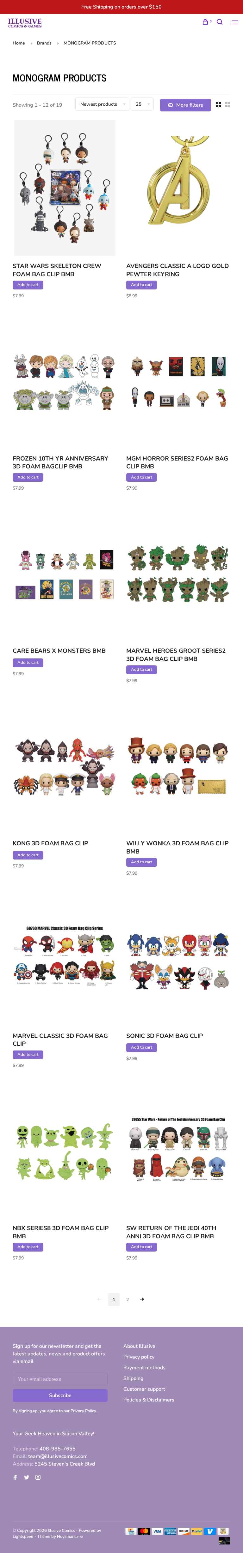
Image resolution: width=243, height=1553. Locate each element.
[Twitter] (26, 1477)
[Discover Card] (184, 1533)
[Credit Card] (131, 1533)
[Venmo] (210, 1533)
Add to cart (28, 285)
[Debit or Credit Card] (224, 1542)
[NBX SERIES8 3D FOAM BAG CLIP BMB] (65, 1151)
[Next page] (142, 1299)
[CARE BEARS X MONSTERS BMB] (65, 574)
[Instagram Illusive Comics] (37, 1477)
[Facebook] (15, 1477)
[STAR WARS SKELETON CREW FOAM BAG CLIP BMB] (65, 189)
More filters (189, 105)
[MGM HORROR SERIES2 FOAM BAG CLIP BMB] (178, 382)
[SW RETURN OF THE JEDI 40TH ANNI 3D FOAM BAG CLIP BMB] (178, 1151)
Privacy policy (138, 1357)
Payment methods (144, 1367)
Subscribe (60, 1395)
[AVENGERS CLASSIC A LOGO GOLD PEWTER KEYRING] (178, 189)
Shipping (133, 1378)
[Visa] (157, 1533)
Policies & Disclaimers (148, 1399)
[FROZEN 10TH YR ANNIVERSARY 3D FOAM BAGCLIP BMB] (65, 382)
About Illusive (139, 1346)
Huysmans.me (70, 1536)
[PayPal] (197, 1533)
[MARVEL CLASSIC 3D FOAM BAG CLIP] (65, 959)
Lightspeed (23, 1536)
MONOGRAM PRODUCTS (90, 43)
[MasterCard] (144, 1533)
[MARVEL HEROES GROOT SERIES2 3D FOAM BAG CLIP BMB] (178, 574)
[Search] (220, 23)
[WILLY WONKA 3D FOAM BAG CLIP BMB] (178, 766)
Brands (44, 43)
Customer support (144, 1389)
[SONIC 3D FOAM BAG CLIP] (178, 959)
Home (19, 43)
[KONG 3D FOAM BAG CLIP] (65, 766)
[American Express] (170, 1533)
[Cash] (223, 1533)
